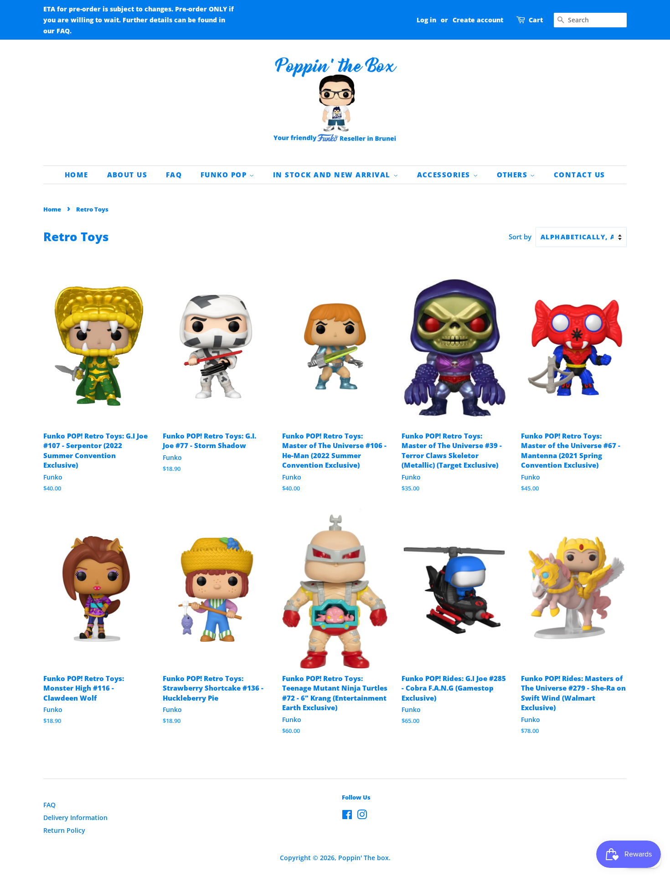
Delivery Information (75, 817)
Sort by (520, 236)
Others (514, 174)
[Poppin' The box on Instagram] (362, 816)
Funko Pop (225, 174)
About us (127, 174)
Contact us (579, 174)
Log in (426, 19)
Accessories (445, 174)
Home (76, 174)
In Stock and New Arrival (333, 174)
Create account (478, 19)
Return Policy (64, 830)
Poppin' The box (363, 857)
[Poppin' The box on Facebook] (347, 816)
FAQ (174, 174)
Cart (536, 19)
